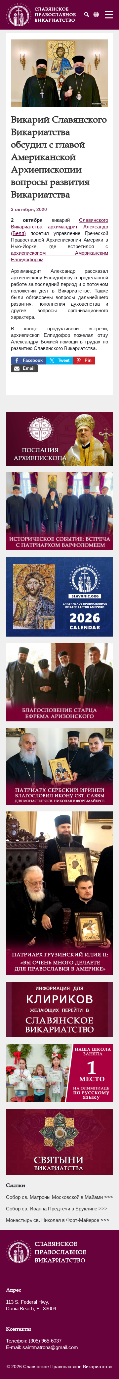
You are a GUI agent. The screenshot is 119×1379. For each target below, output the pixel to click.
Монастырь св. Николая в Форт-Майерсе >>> (57, 1220)
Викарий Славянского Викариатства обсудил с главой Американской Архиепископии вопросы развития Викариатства (59, 156)
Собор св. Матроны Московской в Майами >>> (59, 1197)
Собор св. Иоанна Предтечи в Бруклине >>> (56, 1208)
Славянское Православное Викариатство (51, 1252)
